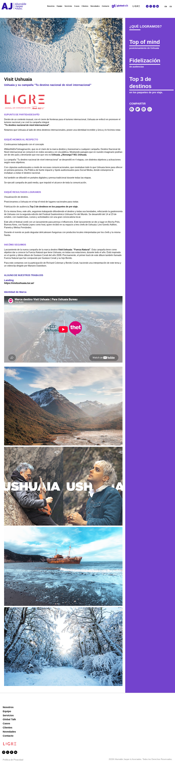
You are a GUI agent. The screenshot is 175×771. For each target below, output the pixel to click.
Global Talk (9, 719)
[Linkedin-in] (157, 6)
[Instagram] (147, 6)
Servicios (68, 6)
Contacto (105, 6)
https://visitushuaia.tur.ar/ (19, 283)
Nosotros (51, 6)
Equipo (59, 6)
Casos (76, 6)
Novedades (95, 6)
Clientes (85, 6)
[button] (131, 109)
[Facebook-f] (154, 6)
